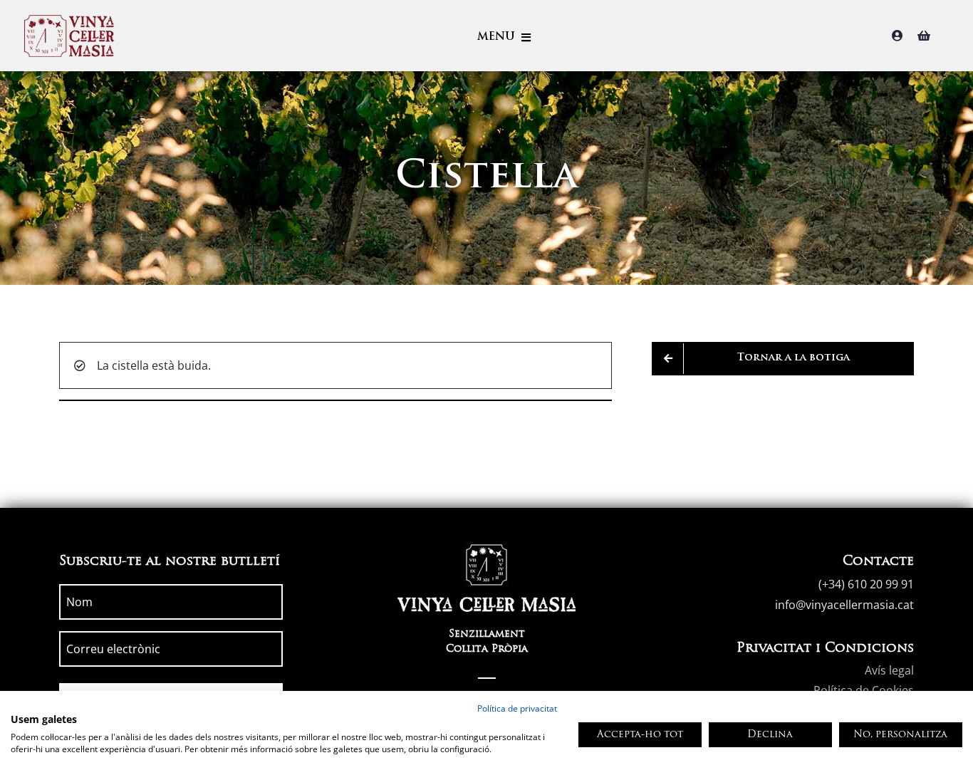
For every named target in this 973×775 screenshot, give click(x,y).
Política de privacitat (517, 708)
